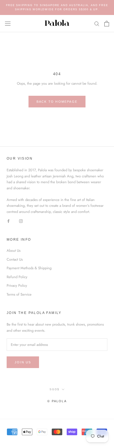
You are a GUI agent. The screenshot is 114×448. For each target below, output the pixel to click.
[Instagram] (21, 220)
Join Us (23, 362)
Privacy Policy (17, 285)
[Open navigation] (8, 23)
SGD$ (54, 389)
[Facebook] (8, 220)
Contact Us (15, 259)
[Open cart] (106, 23)
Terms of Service (19, 294)
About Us (13, 250)
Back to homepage (57, 101)
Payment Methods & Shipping (29, 268)
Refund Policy (17, 277)
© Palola (57, 401)
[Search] (96, 23)
